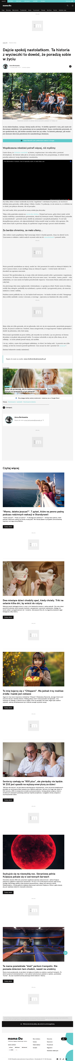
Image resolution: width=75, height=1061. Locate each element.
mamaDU (4, 1)
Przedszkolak (23, 10)
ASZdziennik (27, 1)
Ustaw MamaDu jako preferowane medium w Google (38, 140)
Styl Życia (49, 10)
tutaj (46, 1019)
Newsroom (50, 1042)
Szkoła (29, 10)
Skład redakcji (36, 1044)
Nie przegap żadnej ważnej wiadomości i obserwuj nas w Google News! (39, 398)
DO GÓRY (63, 1039)
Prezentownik (36, 10)
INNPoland (18, 1)
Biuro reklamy (36, 1039)
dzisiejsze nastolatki (21, 152)
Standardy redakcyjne (52, 1050)
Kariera (35, 1042)
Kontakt (35, 1047)
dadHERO (35, 1)
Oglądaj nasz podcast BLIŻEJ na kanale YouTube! (59, 199)
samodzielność (49, 237)
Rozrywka (43, 1)
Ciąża (3, 10)
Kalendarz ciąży (62, 10)
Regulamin (49, 1047)
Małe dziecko (15, 10)
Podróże (55, 10)
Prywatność (50, 1044)
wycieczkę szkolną (32, 214)
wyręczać (62, 345)
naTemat (11, 1)
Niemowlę (8, 10)
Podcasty (43, 10)
